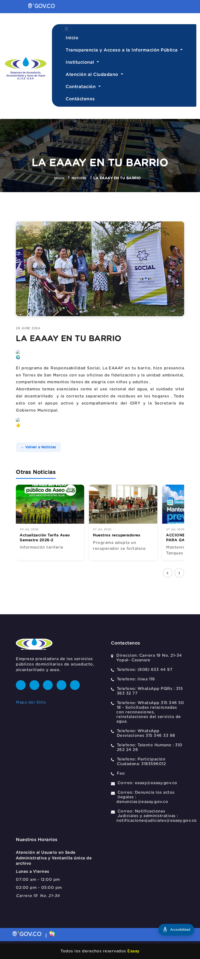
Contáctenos (80, 99)
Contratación (81, 87)
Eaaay (133, 951)
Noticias (78, 178)
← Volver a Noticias (38, 447)
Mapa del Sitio (31, 702)
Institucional (80, 62)
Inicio (72, 38)
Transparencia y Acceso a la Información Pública (122, 50)
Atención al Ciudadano (93, 75)
